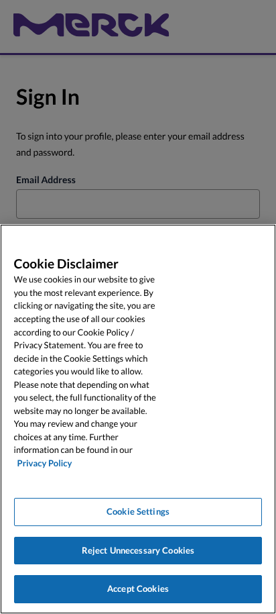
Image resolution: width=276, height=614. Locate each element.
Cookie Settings (138, 511)
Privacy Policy (44, 463)
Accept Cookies (138, 588)
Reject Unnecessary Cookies (138, 550)
